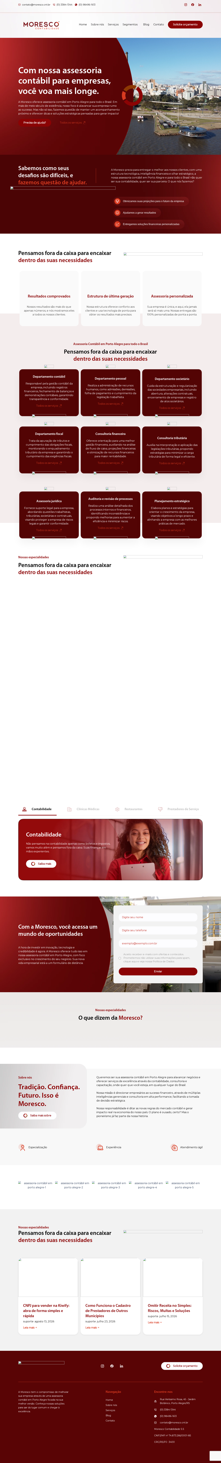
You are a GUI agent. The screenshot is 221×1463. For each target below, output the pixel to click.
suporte (28, 1321)
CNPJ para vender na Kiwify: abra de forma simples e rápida (46, 1311)
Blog (146, 24)
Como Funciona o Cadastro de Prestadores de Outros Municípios (108, 1311)
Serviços (113, 24)
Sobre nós (97, 24)
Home (83, 24)
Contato (158, 24)
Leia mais (28, 1327)
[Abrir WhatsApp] (213, 1455)
